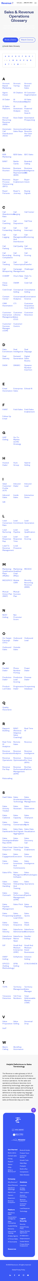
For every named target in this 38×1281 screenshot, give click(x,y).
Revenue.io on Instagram (23, 1275)
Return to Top (33, 1110)
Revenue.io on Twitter (19, 1275)
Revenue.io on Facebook (14, 1275)
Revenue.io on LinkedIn (10, 1275)
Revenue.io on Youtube (28, 1275)
